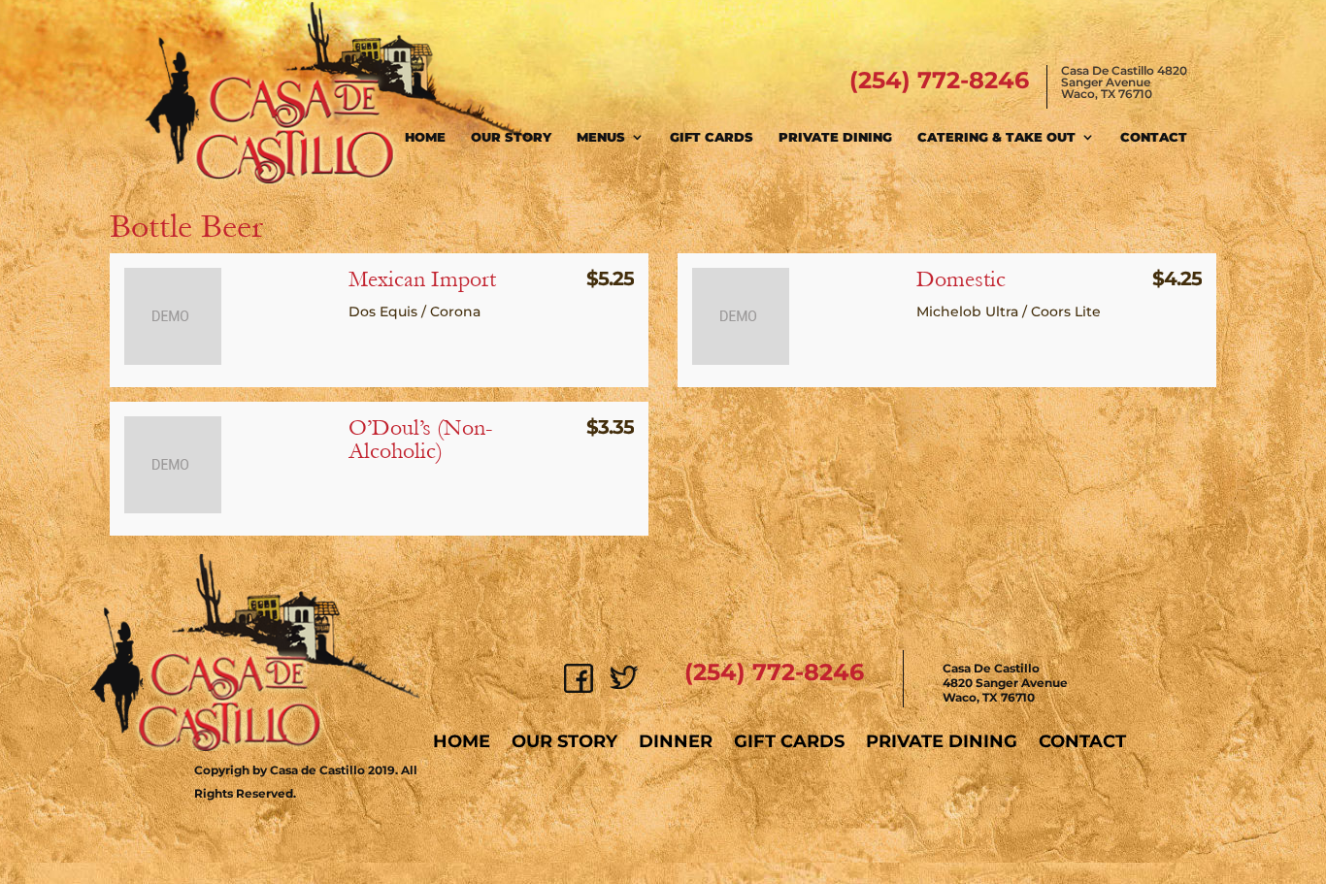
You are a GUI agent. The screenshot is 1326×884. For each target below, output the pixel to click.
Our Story (511, 137)
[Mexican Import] (172, 360)
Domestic (961, 279)
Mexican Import (422, 279)
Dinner (676, 741)
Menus (601, 137)
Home (425, 137)
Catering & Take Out (996, 137)
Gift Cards (711, 137)
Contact (1153, 137)
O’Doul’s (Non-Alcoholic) (420, 439)
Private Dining (835, 137)
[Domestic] (740, 360)
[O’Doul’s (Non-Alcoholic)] (172, 508)
